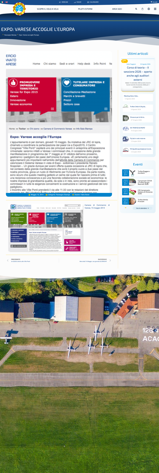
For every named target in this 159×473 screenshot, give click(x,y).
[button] (136, 9)
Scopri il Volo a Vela (47, 9)
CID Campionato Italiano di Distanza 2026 (145, 192)
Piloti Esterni (85, 9)
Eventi (124, 61)
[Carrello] (142, 9)
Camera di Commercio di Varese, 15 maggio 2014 (97, 206)
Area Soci (117, 9)
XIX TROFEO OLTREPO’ (137, 128)
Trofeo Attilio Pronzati (143, 200)
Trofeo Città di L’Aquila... (138, 106)
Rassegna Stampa (10, 35)
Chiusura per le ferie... (137, 117)
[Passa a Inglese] (7, 2)
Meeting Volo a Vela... (131, 96)
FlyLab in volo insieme (137, 138)
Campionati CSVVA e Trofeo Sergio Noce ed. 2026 (145, 182)
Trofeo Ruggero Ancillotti (144, 172)
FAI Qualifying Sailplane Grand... (141, 149)
